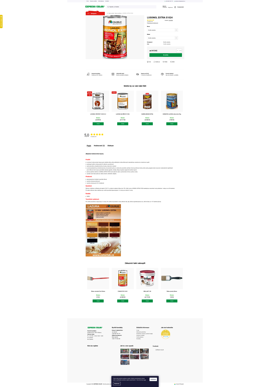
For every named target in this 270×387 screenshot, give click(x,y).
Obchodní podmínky (141, 332)
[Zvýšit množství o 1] (181, 50)
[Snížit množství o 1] (177, 50)
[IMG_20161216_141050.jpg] (134, 356)
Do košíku (165, 55)
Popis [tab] (89, 146)
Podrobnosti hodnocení (152, 23)
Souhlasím (153, 379)
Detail (98, 123)
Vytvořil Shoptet (180, 384)
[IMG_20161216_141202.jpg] (124, 362)
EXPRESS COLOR (160, 350)
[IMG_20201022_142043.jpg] (124, 350)
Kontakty (107, 1)
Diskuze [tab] (111, 146)
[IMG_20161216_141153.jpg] (144, 356)
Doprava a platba (93, 1)
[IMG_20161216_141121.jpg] (124, 356)
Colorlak (171, 20)
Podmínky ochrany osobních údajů (144, 333)
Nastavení (116, 383)
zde (145, 380)
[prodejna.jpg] (134, 350)
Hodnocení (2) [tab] (99, 146)
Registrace (170, 7)
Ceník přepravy (101, 1)
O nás (87, 1)
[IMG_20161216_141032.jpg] (144, 350)
